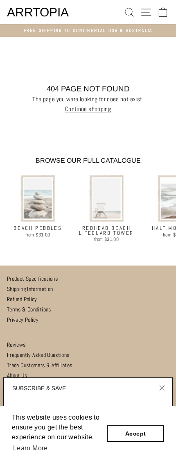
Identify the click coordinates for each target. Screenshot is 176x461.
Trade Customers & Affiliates (39, 365)
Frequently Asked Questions (38, 355)
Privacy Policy (22, 319)
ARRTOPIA (38, 12)
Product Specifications (32, 278)
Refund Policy (22, 299)
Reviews (16, 344)
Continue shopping (88, 109)
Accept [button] (135, 433)
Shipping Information (30, 289)
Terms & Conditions (29, 309)
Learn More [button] (30, 448)
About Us (17, 375)
